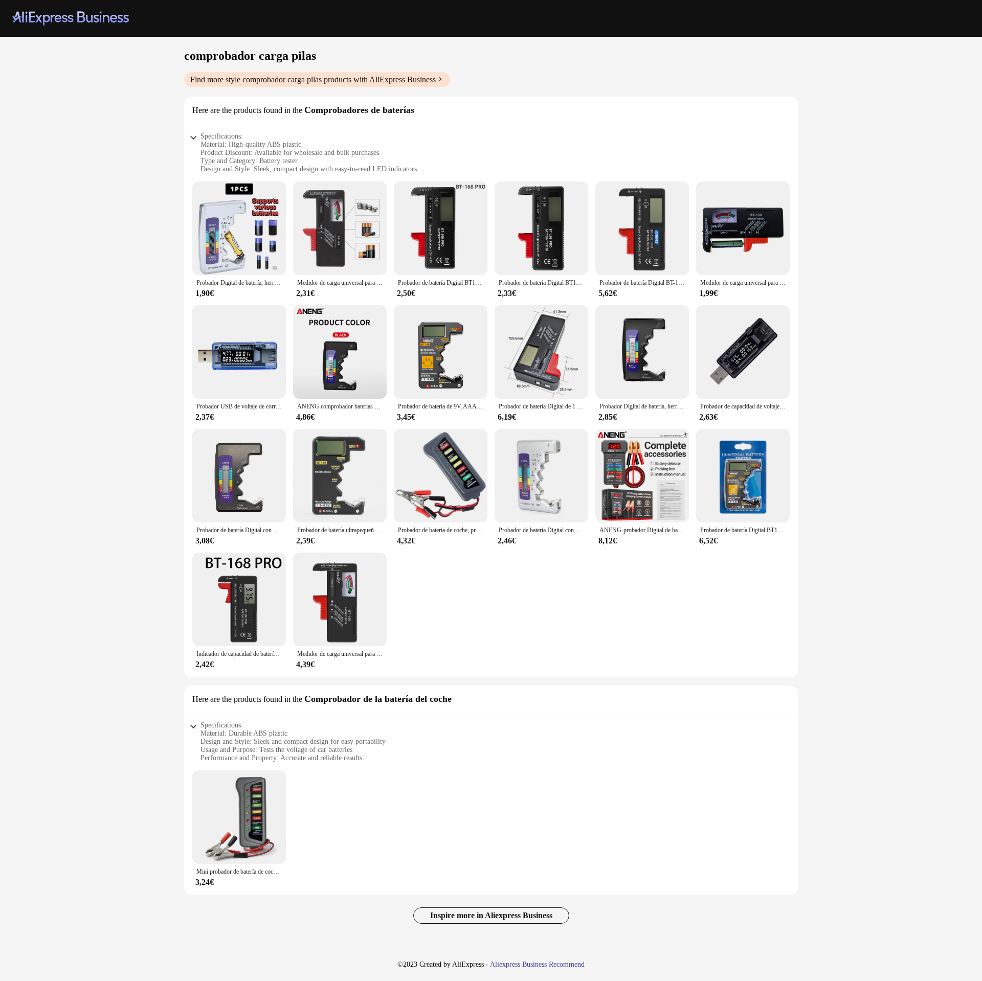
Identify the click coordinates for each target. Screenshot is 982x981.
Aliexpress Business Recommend (537, 964)
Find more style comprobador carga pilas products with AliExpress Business (313, 79)
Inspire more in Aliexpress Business (491, 915)
